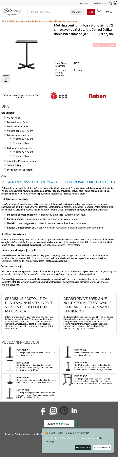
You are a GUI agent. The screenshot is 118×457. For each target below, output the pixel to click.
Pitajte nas (83, 3)
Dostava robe (100, 3)
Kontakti (35, 434)
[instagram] (53, 410)
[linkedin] (74, 410)
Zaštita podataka (22, 434)
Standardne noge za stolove (40, 21)
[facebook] (42, 410)
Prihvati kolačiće (83, 447)
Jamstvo (9, 434)
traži (91, 12)
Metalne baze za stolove (66, 21)
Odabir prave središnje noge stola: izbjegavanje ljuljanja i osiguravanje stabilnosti (87, 305)
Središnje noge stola (15, 21)
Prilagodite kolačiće (102, 447)
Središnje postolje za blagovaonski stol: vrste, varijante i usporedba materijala (29, 305)
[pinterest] (63, 410)
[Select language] (110, 3)
